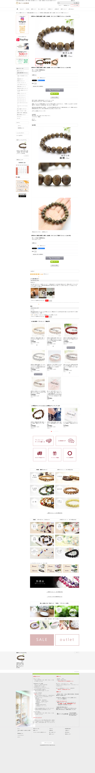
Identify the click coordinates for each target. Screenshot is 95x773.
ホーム (19, 728)
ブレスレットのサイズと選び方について (39, 732)
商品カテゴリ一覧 (36, 728)
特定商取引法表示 (68, 728)
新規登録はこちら (66, 5)
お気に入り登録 (55, 97)
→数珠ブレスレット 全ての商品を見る (65, 469)
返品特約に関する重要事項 (38, 86)
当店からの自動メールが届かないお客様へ (24, 731)
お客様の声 (51, 730)
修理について (35, 730)
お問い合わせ (67, 732)
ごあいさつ (51, 728)
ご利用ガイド (67, 730)
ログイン (60, 5)
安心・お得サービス (52, 732)
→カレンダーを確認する (61, 698)
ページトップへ (76, 671)
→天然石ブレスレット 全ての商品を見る (67, 519)
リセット (26, 155)
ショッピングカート (21, 735)
